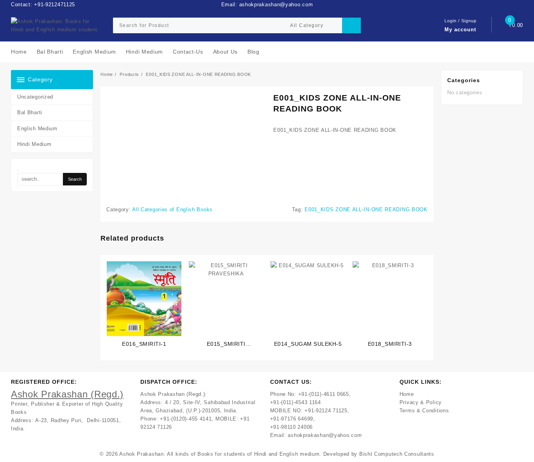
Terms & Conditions (424, 410)
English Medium (37, 128)
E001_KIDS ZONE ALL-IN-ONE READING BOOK (366, 209)
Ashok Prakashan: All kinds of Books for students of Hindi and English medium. (220, 454)
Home (407, 394)
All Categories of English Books (172, 209)
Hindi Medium (34, 144)
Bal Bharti (29, 112)
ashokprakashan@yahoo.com (325, 435)
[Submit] (351, 25)
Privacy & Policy (421, 402)
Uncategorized (35, 97)
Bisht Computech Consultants (396, 454)
